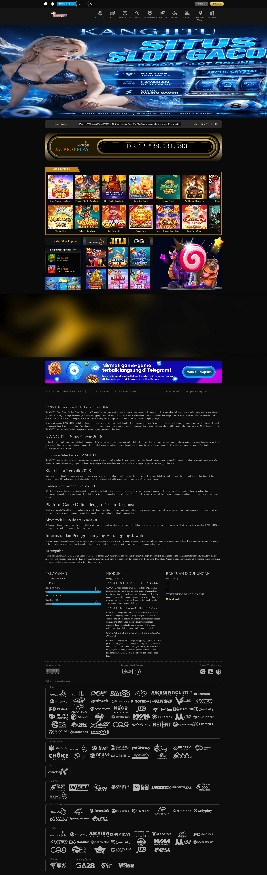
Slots (112, 17)
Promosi (212, 17)
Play (83, 149)
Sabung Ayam (200, 18)
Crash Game (162, 17)
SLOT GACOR (52, 391)
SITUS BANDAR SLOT (98, 391)
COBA (98, 254)
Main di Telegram (67, 4)
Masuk (201, 4)
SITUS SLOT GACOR (73, 391)
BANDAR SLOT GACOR (124, 391)
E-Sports (187, 17)
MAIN (62, 187)
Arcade (175, 17)
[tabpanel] (133, 71)
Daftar (217, 4)
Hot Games (100, 17)
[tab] (96, 241)
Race (137, 17)
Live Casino (125, 17)
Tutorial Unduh (255, 331)
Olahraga (149, 17)
